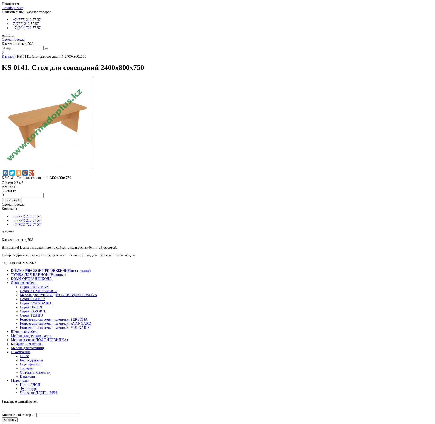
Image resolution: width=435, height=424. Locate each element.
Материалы (20, 380)
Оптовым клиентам (35, 372)
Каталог (8, 56)
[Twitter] (12, 173)
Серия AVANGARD (35, 303)
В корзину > (12, 200)
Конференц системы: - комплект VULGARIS (54, 327)
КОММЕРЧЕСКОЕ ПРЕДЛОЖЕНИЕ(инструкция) (51, 270)
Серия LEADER (32, 299)
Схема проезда (13, 39)
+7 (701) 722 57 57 (26, 28)
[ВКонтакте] (5, 173)
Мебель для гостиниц (27, 348)
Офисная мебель (23, 283)
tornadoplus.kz (12, 8)
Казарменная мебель (26, 344)
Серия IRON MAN (34, 287)
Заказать (10, 420)
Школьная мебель (24, 331)
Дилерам (27, 368)
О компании (20, 352)
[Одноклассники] (18, 173)
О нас (24, 356)
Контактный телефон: (19, 415)
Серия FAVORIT (33, 311)
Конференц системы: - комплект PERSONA (54, 319)
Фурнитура (28, 389)
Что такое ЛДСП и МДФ (39, 393)
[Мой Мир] (25, 173)
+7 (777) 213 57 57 (25, 24)
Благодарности (31, 360)
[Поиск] (46, 49)
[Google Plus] (31, 173)
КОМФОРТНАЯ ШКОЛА (31, 279)
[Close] (3, 411)
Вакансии (27, 376)
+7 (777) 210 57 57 (26, 19)
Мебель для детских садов (31, 336)
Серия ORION (31, 307)
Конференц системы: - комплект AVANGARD (55, 323)
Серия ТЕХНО (31, 315)
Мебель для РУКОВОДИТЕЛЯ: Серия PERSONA (58, 295)
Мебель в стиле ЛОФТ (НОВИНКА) (39, 340)
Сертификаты (30, 364)
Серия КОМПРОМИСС (38, 291)
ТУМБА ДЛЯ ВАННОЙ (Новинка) (38, 274)
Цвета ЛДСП (30, 384)
